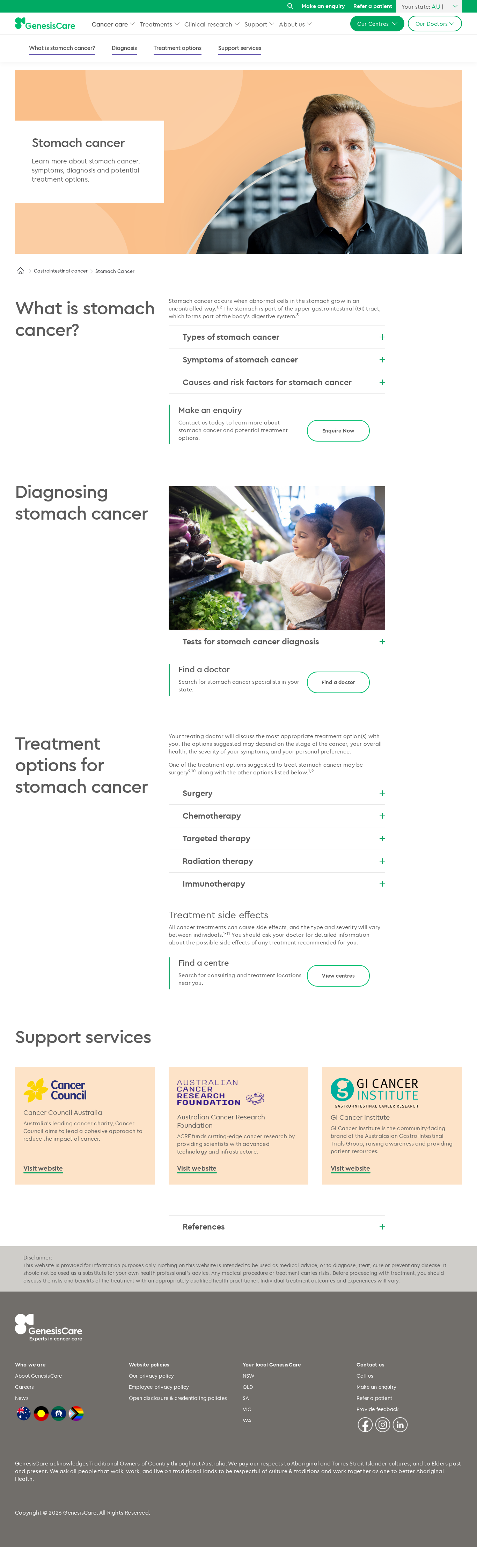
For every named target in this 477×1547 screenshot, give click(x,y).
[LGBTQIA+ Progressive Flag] (76, 1412)
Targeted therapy (216, 838)
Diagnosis (124, 47)
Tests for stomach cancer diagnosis (251, 641)
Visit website (43, 1168)
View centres (338, 975)
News (22, 1398)
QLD (248, 1387)
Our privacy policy (151, 1375)
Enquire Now (338, 430)
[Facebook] (365, 1423)
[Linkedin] (400, 1423)
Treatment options (177, 47)
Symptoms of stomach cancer (240, 359)
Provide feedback (377, 1409)
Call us (365, 1375)
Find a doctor (338, 682)
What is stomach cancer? (62, 47)
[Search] (290, 6)
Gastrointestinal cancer (61, 271)
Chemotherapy (212, 815)
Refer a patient (372, 5)
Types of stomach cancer (231, 336)
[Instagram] (382, 1423)
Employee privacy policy (159, 1387)
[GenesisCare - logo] (45, 23)
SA (246, 1398)
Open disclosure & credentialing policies (178, 1398)
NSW (249, 1375)
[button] (132, 23)
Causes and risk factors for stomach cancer (267, 382)
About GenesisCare (38, 1375)
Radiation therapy (218, 861)
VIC (247, 1409)
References (204, 1226)
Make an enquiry (323, 5)
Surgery (198, 793)
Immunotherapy (214, 883)
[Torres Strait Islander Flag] (58, 1412)
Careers (24, 1387)
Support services (239, 47)
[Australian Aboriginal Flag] (41, 1412)
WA (247, 1420)
